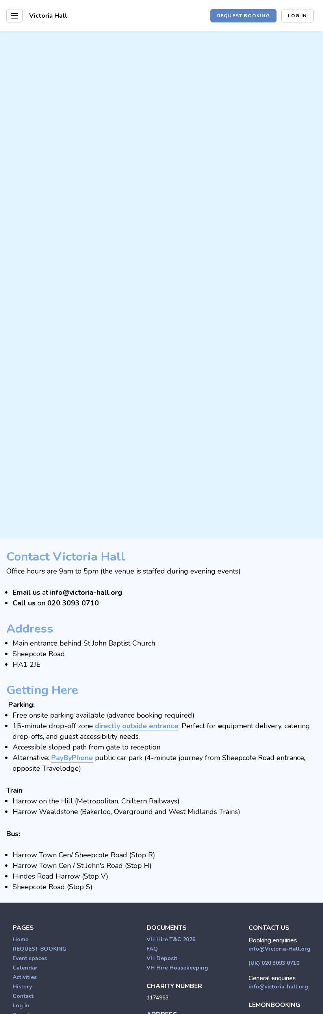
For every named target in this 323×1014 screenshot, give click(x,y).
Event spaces (30, 958)
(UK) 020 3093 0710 (274, 963)
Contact (23, 996)
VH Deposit (162, 958)
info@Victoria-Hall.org (279, 949)
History (22, 986)
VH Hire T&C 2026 (171, 939)
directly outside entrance (136, 726)
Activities (25, 977)
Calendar (25, 967)
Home (20, 939)
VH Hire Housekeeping (177, 967)
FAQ (152, 949)
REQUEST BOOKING (243, 16)
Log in (297, 16)
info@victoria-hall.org (278, 986)
